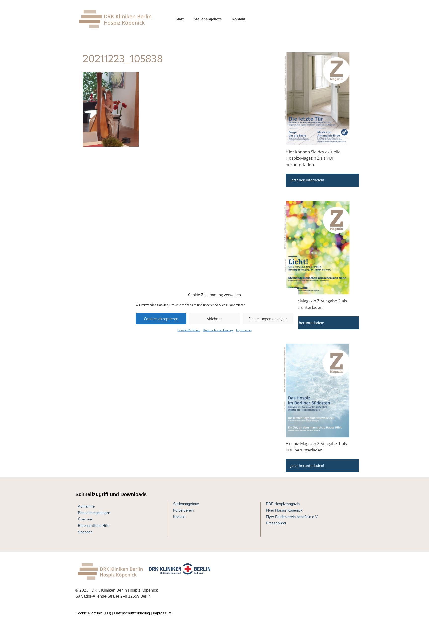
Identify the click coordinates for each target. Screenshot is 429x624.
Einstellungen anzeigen (268, 318)
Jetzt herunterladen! (307, 180)
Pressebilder (276, 523)
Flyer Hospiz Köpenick (284, 510)
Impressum (244, 330)
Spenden (85, 532)
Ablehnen (215, 318)
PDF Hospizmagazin (283, 504)
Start (179, 19)
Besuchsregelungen (94, 513)
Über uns (85, 519)
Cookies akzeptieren (161, 318)
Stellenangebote (208, 19)
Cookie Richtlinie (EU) (93, 613)
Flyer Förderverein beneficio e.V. (292, 517)
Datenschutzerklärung (218, 330)
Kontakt (238, 19)
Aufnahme (86, 506)
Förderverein (183, 510)
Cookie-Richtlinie (189, 330)
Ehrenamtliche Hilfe (93, 525)
